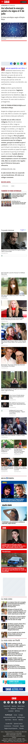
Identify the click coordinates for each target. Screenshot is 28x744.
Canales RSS (8, 723)
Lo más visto (6, 599)
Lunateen (11, 711)
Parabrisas (20, 708)
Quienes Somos (18, 723)
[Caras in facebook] (8, 702)
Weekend (13, 708)
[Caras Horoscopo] (14, 690)
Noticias (14, 706)
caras (14, 528)
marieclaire (14, 505)
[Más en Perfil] (10, 478)
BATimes (17, 711)
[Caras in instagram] (5, 702)
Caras (15, 715)
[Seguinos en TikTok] (16, 702)
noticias (14, 483)
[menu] (2, 2)
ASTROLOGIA (5, 186)
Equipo (22, 726)
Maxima (21, 719)
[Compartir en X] (15, 64)
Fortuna (7, 708)
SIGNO (12, 186)
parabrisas (14, 552)
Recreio (15, 719)
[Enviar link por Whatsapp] (18, 64)
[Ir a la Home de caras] (6, 2)
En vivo (24, 2)
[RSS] (20, 702)
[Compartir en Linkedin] (21, 64)
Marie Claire (21, 706)
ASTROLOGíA (4, 5)
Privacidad (16, 726)
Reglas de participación (10, 728)
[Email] (25, 64)
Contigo (21, 715)
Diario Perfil (7, 706)
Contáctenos (7, 726)
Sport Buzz (8, 719)
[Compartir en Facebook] (11, 64)
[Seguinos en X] (12, 702)
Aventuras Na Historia (9, 717)
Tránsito (21, 728)
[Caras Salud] (14, 683)
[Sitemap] (23, 702)
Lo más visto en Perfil (10, 640)
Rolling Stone (21, 717)
